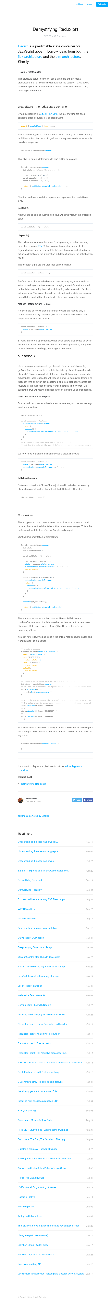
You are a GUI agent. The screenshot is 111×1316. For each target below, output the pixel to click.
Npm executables (55, 918)
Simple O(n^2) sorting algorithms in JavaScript (55, 966)
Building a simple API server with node (55, 1149)
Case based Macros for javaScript (55, 1120)
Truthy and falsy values (55, 1216)
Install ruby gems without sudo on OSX (55, 1091)
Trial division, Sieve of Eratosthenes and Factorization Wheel (55, 1225)
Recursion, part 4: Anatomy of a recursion (55, 1034)
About (90, 4)
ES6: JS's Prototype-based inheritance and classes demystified (55, 1062)
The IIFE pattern (55, 1206)
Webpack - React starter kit (55, 995)
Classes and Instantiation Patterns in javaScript (55, 1168)
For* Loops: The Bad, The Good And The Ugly (55, 1139)
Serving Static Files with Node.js (55, 1005)
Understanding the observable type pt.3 (55, 842)
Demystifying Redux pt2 (33, 783)
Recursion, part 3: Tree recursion (55, 1043)
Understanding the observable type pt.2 (55, 851)
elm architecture (68, 56)
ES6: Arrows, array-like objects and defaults (55, 1082)
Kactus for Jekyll (55, 1197)
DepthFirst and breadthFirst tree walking (55, 1072)
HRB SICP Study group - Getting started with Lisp (55, 1130)
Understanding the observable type (55, 861)
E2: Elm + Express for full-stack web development (55, 870)
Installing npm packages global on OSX (55, 1101)
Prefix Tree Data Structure (55, 1177)
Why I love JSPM (55, 909)
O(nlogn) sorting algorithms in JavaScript (55, 957)
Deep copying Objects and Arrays (55, 947)
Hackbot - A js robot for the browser (55, 1254)
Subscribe (102, 4)
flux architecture (30, 56)
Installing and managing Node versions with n (55, 1014)
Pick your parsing (55, 1110)
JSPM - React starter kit (55, 986)
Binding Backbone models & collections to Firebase (55, 1158)
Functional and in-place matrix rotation (55, 928)
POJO (41, 246)
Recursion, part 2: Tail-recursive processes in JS (55, 1053)
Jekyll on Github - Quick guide (55, 1245)
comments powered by (33, 815)
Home (80, 4)
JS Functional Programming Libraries (55, 1187)
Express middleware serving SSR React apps (55, 899)
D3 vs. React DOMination (55, 938)
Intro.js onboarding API (55, 1264)
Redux (23, 45)
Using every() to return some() (55, 1235)
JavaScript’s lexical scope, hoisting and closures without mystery (55, 1273)
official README (49, 113)
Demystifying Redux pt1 (55, 890)
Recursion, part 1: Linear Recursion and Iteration (55, 1024)
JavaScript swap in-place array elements (55, 976)
